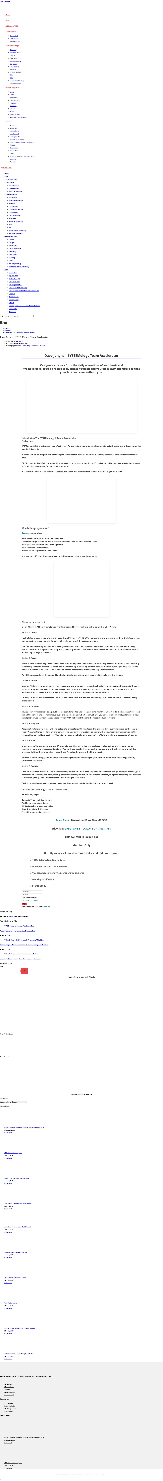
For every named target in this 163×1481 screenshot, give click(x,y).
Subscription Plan (15, 285)
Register (12, 294)
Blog (6, 176)
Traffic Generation (16, 233)
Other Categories (10, 236)
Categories (3, 1102)
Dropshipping (14, 188)
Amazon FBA (14, 185)
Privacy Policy (14, 300)
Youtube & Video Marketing (19, 267)
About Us (12, 312)
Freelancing (13, 246)
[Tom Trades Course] (12, 1300)
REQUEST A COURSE (98, 1474)
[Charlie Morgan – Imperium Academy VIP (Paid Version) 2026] (12, 1125)
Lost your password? (30, 900)
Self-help (12, 258)
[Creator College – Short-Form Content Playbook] (12, 1326)
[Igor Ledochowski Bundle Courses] (12, 1275)
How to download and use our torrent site (24, 291)
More (6, 270)
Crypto (11, 240)
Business (18, 346)
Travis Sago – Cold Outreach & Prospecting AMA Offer (24, 945)
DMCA (11, 303)
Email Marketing (10, 194)
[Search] (24, 971)
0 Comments (8, 1132)
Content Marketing (16, 209)
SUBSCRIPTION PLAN (83, 1474)
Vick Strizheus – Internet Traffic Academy (18, 931)
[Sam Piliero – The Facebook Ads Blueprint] (12, 1201)
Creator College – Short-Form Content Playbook (19, 1328)
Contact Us (13, 309)
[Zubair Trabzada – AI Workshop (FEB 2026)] (12, 1351)
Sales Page (62, 820)
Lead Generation (15, 249)
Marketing (13, 218)
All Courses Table (10, 179)
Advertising (13, 197)
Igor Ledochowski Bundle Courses (15, 1277)
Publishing (12, 252)
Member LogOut (9, 1392)
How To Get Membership (18, 288)
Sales (11, 224)
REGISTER (71, 1474)
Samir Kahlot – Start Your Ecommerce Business (20, 959)
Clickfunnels (13, 206)
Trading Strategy (15, 264)
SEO (10, 227)
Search (2, 966)
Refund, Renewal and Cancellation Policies (24, 306)
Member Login (14, 279)
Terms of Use (14, 297)
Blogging (12, 203)
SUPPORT (13, 273)
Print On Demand (15, 191)
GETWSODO (18, 341)
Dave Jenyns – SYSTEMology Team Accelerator (19, 332)
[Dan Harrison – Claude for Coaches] (12, 1250)
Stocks (11, 261)
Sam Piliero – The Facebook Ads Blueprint (17, 1203)
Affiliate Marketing (16, 200)
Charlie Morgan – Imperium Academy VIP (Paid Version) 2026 (24, 1127)
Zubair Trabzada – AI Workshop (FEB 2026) (18, 1354)
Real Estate (13, 255)
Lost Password (14, 282)
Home (6, 173)
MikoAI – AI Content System (13, 1153)
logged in (12, 916)
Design (11, 243)
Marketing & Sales (38, 346)
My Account (13, 276)
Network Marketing (16, 221)
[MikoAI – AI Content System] (12, 1150)
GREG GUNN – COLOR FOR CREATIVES (87, 828)
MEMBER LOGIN (61, 1474)
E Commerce (9, 182)
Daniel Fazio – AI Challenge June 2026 (16, 1178)
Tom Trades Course (10, 1303)
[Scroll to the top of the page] (0, 1479)
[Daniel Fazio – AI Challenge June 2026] (12, 1175)
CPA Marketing (14, 215)
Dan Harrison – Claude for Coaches (15, 1252)
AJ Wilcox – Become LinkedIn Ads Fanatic (17, 1227)
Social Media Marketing (17, 230)
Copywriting (13, 212)
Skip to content (5, 1)
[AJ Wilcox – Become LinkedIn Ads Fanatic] (12, 1224)
